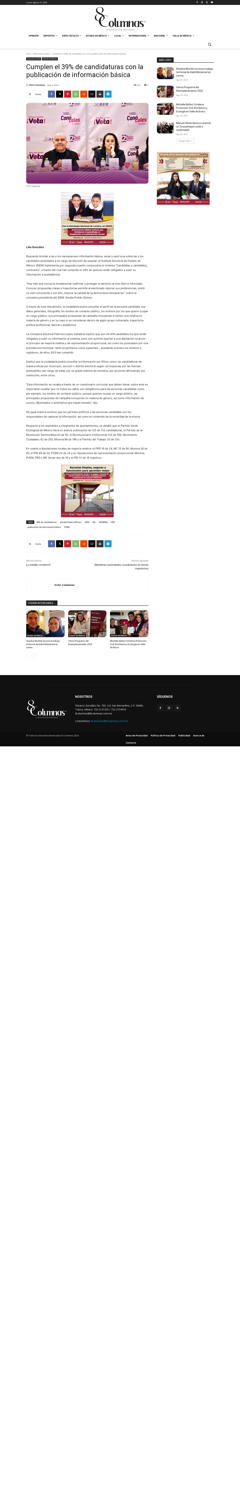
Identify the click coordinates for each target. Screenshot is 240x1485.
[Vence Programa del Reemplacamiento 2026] (87, 623)
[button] (209, 44)
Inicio (28, 53)
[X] (207, 3)
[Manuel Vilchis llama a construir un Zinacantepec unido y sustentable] (165, 127)
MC (94, 522)
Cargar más (184, 140)
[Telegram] (108, 94)
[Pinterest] (67, 94)
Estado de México (50, 59)
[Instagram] (202, 3)
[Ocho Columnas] (40, 585)
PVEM (67, 527)
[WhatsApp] (75, 94)
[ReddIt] (83, 94)
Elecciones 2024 (42, 53)
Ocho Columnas (37, 85)
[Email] (91, 94)
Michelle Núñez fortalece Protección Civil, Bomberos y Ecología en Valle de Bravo (128, 644)
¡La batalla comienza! (38, 564)
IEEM (87, 522)
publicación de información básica (44, 527)
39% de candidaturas (46, 522)
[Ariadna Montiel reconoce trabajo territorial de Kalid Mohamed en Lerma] (45, 623)
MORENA (103, 522)
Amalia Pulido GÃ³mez (70, 522)
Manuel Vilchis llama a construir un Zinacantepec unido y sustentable (193, 126)
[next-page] (34, 656)
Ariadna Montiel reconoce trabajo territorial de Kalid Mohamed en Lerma (43, 644)
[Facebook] (197, 3)
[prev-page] (28, 656)
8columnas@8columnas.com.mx (109, 721)
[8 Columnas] (120, 19)
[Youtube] (212, 3)
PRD (113, 522)
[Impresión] (99, 94)
